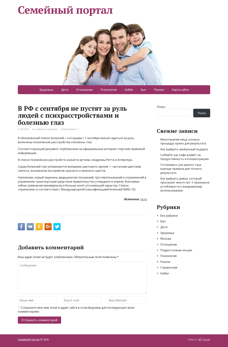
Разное (159, 90)
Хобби (129, 90)
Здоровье (46, 90)
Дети (64, 90)
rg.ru (143, 199)
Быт (143, 90)
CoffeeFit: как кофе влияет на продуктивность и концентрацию (184, 157)
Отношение (84, 90)
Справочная (168, 267)
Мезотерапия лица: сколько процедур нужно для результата (183, 141)
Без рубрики (39, 129)
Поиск (161, 107)
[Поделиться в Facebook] (21, 226)
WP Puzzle (204, 339)
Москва (165, 239)
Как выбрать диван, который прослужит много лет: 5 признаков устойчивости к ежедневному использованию (184, 184)
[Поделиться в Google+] (48, 226)
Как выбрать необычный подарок (184, 149)
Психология (108, 90)
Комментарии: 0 (69, 129)
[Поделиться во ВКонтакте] (30, 226)
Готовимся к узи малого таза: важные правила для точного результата (181, 169)
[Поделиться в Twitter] (57, 226)
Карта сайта (180, 90)
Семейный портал (65, 9)
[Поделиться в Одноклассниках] (39, 226)
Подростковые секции (176, 250)
